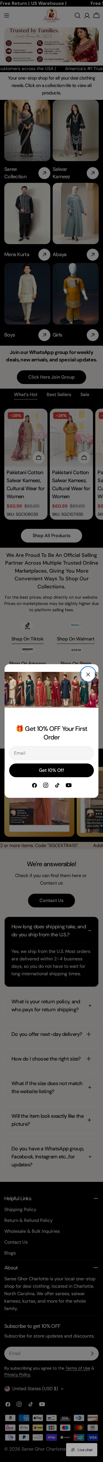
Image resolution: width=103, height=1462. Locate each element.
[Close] (88, 674)
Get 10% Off (51, 770)
